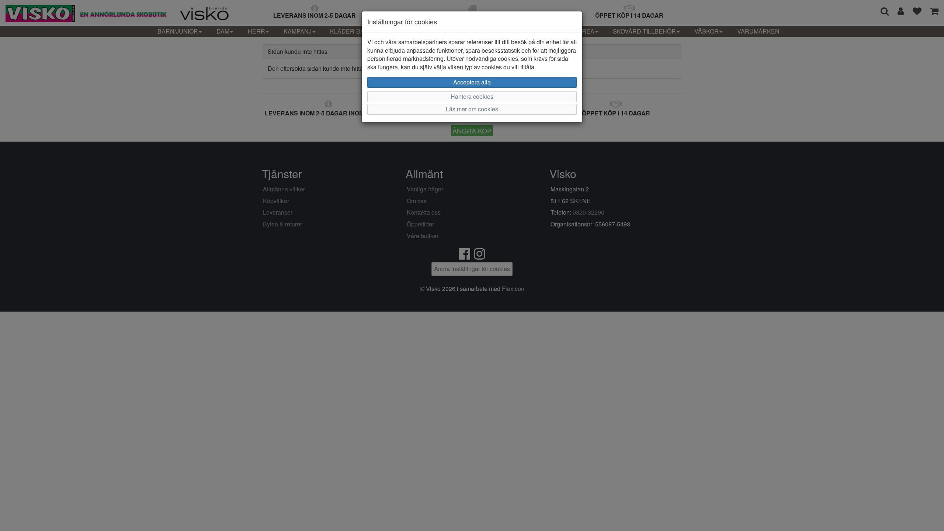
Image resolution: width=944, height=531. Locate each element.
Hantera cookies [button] (472, 96)
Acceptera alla (472, 82)
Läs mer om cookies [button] (472, 109)
